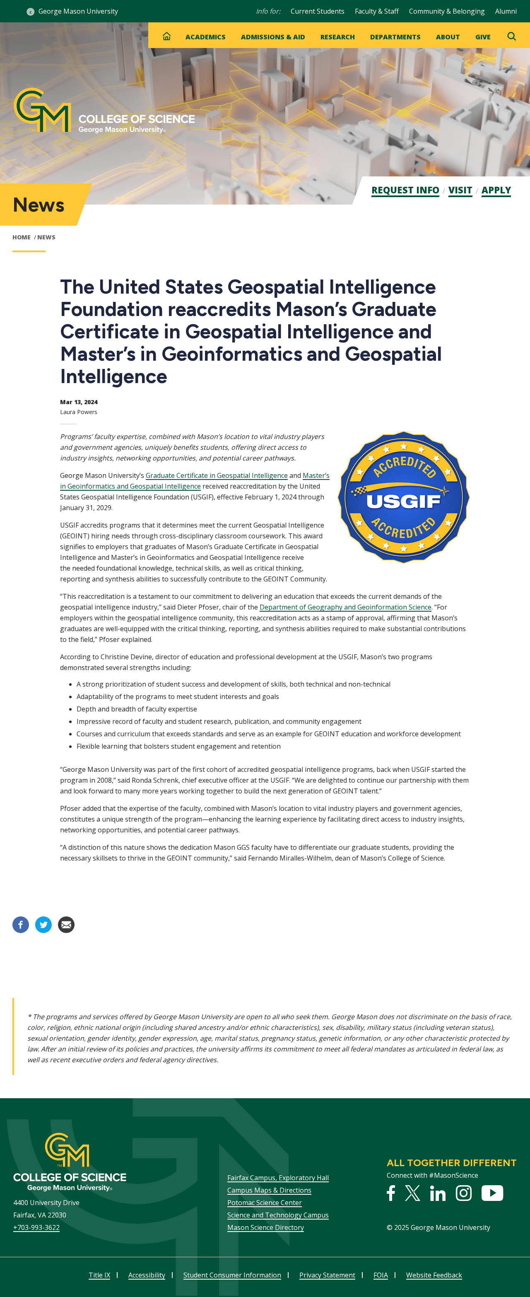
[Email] (66, 930)
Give (483, 36)
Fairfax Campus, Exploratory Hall (278, 1177)
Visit (460, 189)
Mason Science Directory (265, 1227)
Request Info (405, 189)
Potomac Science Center (264, 1202)
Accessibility (146, 1275)
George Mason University (78, 11)
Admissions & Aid (273, 36)
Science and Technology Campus (278, 1215)
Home (21, 237)
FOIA (380, 1275)
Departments (395, 36)
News (46, 237)
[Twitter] (43, 930)
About (448, 36)
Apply (496, 189)
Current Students (317, 11)
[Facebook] (20, 930)
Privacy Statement (327, 1275)
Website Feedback (434, 1275)
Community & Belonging (447, 11)
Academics (206, 36)
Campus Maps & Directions (269, 1190)
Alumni (506, 11)
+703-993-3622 (36, 1227)
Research (337, 36)
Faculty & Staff (377, 11)
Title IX (99, 1275)
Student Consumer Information (232, 1275)
